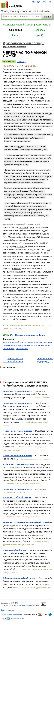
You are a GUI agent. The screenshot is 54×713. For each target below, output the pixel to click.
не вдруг (38, 342)
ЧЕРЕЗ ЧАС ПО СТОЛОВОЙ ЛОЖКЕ (21, 464)
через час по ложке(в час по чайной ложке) (26, 522)
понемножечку (43, 345)
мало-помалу (26, 342)
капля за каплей (11, 342)
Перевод (21, 61)
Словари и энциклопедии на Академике (26, 11)
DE (38, 2)
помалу (19, 345)
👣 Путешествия (7, 610)
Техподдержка (19, 605)
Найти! (47, 17)
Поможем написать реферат (30, 335)
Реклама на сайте (32, 605)
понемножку (9, 348)
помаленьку (9, 345)
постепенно (22, 348)
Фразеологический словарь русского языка (27, 24)
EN (33, 2)
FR (49, 2)
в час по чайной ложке (15, 550)
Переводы (39, 30)
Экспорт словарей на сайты (11, 614)
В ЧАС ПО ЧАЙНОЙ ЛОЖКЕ (17, 497)
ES (44, 2)
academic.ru (11, 5)
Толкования (15, 30)
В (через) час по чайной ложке (19, 578)
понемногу (29, 345)
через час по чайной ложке (17, 391)
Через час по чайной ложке (17, 431)
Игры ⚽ (39, 35)
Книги (15, 35)
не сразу (48, 342)
